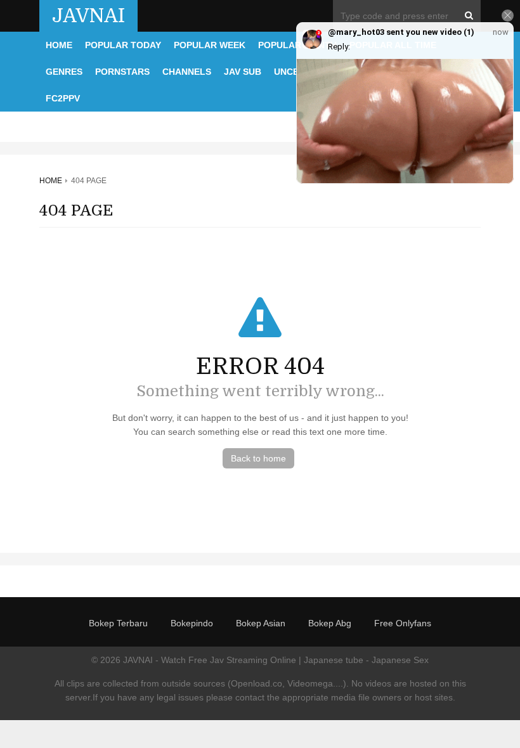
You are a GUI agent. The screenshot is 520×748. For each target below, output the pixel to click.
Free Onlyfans (402, 623)
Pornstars (122, 72)
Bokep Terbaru (118, 623)
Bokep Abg (329, 623)
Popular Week (209, 45)
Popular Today (123, 45)
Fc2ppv (63, 98)
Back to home (258, 458)
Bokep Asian (260, 623)
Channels (186, 72)
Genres (64, 72)
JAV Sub (242, 72)
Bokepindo (192, 623)
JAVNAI (88, 15)
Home (59, 45)
